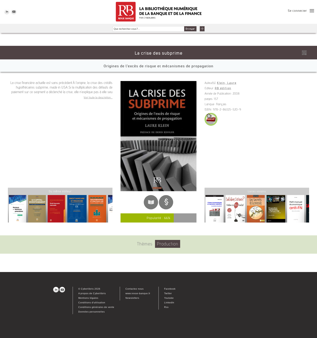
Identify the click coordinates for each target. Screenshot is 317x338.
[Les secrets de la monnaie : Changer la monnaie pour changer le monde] (256, 209)
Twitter (168, 293)
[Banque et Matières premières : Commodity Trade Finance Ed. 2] (17, 210)
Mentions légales (88, 298)
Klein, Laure (226, 83)
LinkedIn (169, 302)
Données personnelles (91, 312)
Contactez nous (134, 289)
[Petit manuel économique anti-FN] (295, 209)
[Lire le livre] (150, 208)
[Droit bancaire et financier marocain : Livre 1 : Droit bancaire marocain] (56, 210)
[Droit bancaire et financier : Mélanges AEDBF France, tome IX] (77, 210)
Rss (166, 307)
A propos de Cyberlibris (92, 293)
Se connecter (297, 10)
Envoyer (190, 28)
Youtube (169, 298)
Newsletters (132, 298)
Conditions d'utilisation (91, 302)
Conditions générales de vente (96, 307)
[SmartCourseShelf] (211, 125)
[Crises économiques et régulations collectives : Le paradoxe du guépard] (214, 209)
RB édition (223, 88)
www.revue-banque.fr (137, 293)
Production (167, 244)
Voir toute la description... (98, 97)
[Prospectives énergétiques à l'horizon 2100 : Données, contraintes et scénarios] (276, 209)
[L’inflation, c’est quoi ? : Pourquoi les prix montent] (235, 209)
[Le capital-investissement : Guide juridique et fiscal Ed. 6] (37, 210)
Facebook (170, 289)
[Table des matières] (166, 208)
